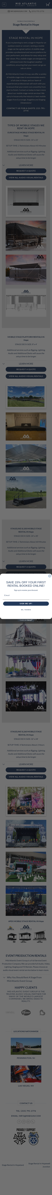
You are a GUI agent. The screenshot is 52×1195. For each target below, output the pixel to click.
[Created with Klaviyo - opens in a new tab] (26, 620)
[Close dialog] (49, 576)
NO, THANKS (26, 610)
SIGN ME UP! (26, 603)
